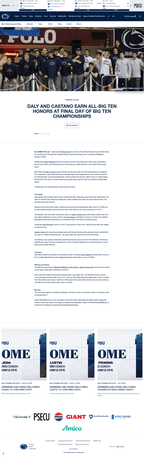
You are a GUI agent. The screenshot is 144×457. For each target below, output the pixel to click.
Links (33, 10)
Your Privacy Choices (65, 444)
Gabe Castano (50, 172)
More (78, 24)
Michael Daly (65, 152)
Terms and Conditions (83, 441)
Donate (69, 25)
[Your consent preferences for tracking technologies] (3, 453)
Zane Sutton (73, 267)
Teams (16, 16)
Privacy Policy (50, 441)
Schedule (30, 24)
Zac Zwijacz (71, 217)
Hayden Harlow (39, 232)
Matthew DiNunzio (61, 267)
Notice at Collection (82, 444)
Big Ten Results (73, 126)
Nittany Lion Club (75, 16)
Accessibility (73, 449)
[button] (130, 5)
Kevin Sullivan (86, 255)
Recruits (53, 16)
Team (40, 24)
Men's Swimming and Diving (11, 383)
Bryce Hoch (64, 257)
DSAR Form (97, 441)
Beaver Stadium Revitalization (94, 16)
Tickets (24, 16)
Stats (50, 24)
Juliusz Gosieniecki (86, 267)
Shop (31, 16)
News (60, 24)
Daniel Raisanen (50, 162)
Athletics (38, 16)
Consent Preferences (65, 441)
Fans (46, 16)
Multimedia (62, 16)
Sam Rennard (48, 224)
